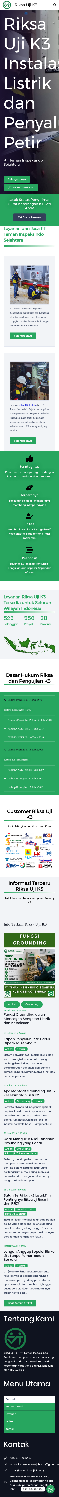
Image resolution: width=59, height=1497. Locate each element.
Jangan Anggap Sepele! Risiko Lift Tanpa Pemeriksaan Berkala (29, 1255)
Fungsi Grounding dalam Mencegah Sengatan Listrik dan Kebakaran (27, 1018)
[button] (54, 5)
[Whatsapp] (50, 1489)
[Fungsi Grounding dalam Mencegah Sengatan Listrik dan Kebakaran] (29, 934)
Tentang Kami (14, 1406)
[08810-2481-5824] (7, 1458)
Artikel (9, 1421)
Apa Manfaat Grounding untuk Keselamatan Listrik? (29, 1093)
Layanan (11, 1414)
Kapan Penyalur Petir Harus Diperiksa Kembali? (27, 1041)
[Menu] (47, 5)
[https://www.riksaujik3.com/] (7, 1470)
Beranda (11, 1399)
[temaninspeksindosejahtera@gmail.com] (7, 1464)
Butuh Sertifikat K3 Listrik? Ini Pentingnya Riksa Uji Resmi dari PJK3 (27, 1199)
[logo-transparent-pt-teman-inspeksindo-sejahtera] (6, 5)
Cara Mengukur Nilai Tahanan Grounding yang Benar (29, 1141)
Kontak (10, 1429)
